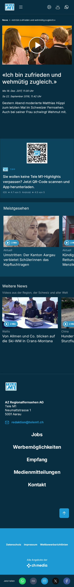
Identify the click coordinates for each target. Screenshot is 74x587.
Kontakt (37, 485)
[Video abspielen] (37, 45)
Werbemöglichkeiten (37, 447)
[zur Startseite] (9, 7)
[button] (33, 581)
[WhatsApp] (22, 581)
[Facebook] (66, 581)
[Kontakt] (66, 7)
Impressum (30, 544)
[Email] (44, 581)
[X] (55, 581)
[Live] (49, 7)
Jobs (37, 434)
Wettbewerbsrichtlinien (54, 544)
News (5, 20)
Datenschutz (13, 544)
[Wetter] (57, 7)
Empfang (37, 459)
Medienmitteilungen (37, 472)
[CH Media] (37, 565)
